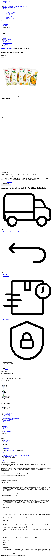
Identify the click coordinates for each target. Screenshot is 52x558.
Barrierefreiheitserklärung (8, 456)
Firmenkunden (6, 421)
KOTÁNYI (6, 48)
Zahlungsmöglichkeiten (11, 16)
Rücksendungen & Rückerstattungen (11, 418)
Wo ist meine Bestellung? (11, 12)
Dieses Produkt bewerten (6, 185)
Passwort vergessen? (7, 428)
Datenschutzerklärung (5, 477)
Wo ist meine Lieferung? (8, 430)
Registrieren (5, 427)
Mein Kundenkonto (7, 413)
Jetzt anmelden (6, 25)
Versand (6, 8)
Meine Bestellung (7, 414)
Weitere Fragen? (6, 420)
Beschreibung (5, 172)
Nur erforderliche (10, 475)
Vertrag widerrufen (5, 460)
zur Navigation (6, 1)
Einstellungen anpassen (19, 475)
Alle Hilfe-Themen (10, 18)
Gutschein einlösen (7, 431)
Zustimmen (3, 475)
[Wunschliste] (4, 32)
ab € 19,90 (15, 6)
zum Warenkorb (6, 4)
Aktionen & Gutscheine (8, 419)
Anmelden (5, 426)
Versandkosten (9, 14)
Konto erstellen (6, 30)
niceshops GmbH (10, 450)
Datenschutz (6, 454)
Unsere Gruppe (6, 440)
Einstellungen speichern (5, 555)
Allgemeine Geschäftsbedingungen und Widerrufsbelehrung (16, 455)
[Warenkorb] (27, 34)
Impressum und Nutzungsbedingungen (11, 452)
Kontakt (7, 17)
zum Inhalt (5, 2)
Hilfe (4, 11)
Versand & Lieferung (7, 417)
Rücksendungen (9, 13)
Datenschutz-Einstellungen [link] (9, 457)
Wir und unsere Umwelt (8, 435)
